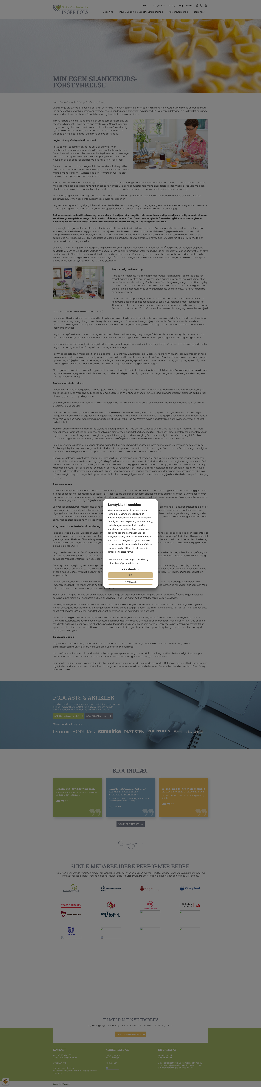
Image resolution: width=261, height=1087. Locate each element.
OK (130, 575)
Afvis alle (131, 582)
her (136, 563)
